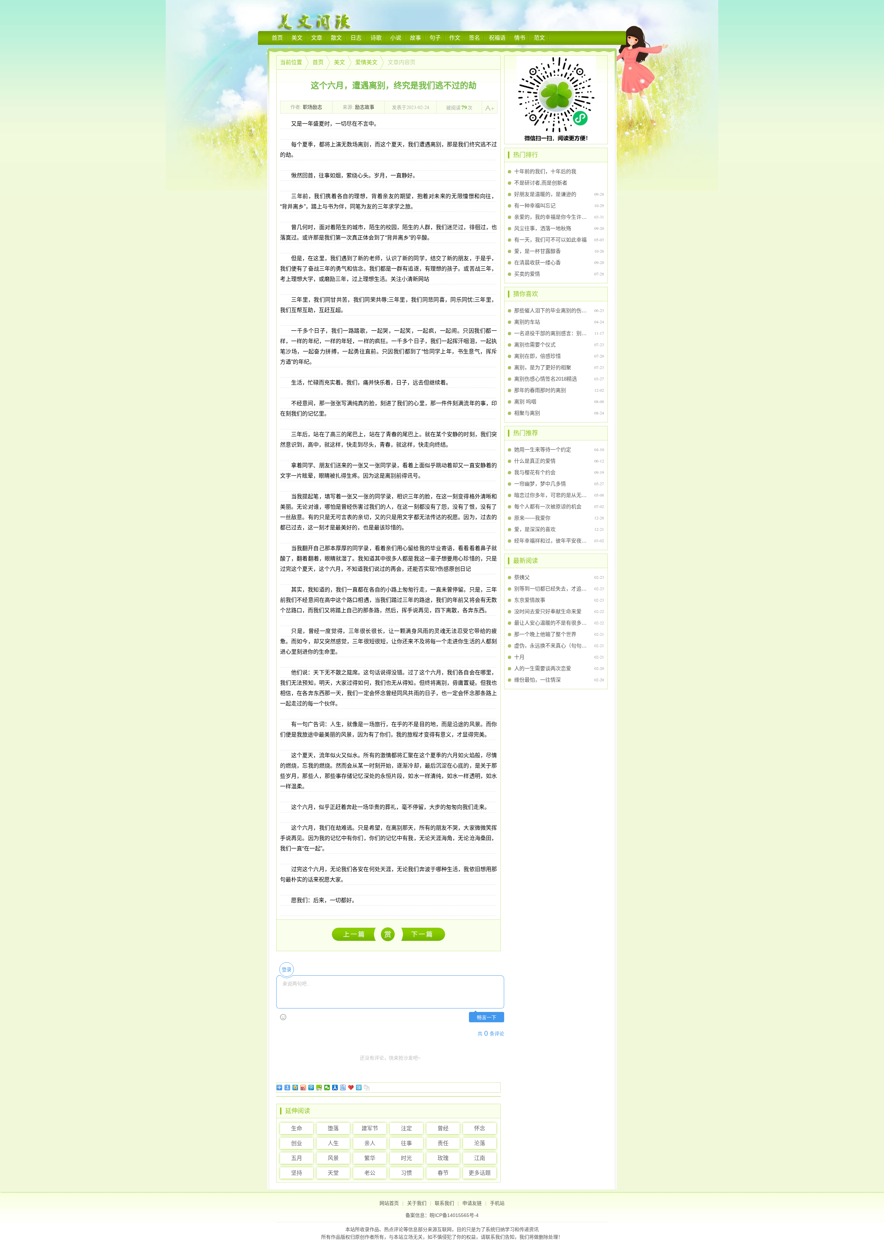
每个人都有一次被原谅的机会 (548, 506)
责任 (443, 1143)
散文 (336, 38)
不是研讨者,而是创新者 (540, 183)
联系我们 (444, 1203)
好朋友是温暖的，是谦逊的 (545, 194)
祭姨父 (355, 934)
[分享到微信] (327, 1087)
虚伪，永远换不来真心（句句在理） (551, 646)
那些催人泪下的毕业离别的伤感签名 (551, 310)
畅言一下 (486, 1017)
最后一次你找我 (423, 934)
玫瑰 (443, 1158)
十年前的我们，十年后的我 (545, 171)
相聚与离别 (527, 413)
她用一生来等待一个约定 (542, 449)
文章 (316, 38)
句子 (435, 38)
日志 (356, 38)
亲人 (369, 1143)
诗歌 (376, 38)
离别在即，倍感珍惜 (537, 356)
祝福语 (497, 38)
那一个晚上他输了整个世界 (545, 634)
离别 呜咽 (525, 401)
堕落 (333, 1128)
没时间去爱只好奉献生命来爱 (548, 611)
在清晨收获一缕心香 (537, 262)
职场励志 (312, 107)
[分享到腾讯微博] (311, 1087)
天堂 (333, 1173)
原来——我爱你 (532, 518)
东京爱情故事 (529, 600)
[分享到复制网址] (367, 1087)
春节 (443, 1173)
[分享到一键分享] (287, 1087)
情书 (519, 38)
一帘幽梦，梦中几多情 (540, 484)
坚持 (296, 1173)
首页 (277, 38)
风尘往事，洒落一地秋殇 (542, 228)
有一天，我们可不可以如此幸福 (550, 240)
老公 (369, 1173)
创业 (296, 1143)
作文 (454, 38)
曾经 (443, 1128)
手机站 (497, 1203)
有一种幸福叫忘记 (535, 205)
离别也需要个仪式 (535, 345)
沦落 (479, 1143)
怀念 (479, 1128)
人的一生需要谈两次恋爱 (542, 668)
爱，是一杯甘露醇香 (537, 251)
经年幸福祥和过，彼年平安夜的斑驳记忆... (551, 541)
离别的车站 (527, 322)
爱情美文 (366, 62)
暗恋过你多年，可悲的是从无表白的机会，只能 (551, 495)
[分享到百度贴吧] (343, 1087)
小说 (395, 38)
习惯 (406, 1173)
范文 (539, 38)
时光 (406, 1158)
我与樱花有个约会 (535, 472)
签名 (474, 38)
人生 (333, 1143)
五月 (296, 1158)
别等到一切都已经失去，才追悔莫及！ (551, 589)
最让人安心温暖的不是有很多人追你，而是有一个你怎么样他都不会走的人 (551, 623)
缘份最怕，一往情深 (537, 680)
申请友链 (472, 1203)
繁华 (369, 1158)
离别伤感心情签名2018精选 (545, 379)
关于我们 (416, 1203)
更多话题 (480, 1173)
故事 (415, 38)
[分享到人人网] (335, 1087)
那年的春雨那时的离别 (540, 390)
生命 (296, 1128)
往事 (406, 1143)
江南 (479, 1158)
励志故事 (364, 107)
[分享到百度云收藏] (351, 1087)
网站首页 (389, 1203)
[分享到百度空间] (319, 1087)
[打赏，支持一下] (387, 934)
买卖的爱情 (527, 274)
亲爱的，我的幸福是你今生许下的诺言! (551, 217)
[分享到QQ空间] (295, 1087)
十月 (519, 657)
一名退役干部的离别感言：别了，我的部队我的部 (551, 333)
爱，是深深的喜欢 (535, 529)
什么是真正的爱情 (535, 461)
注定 (406, 1128)
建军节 (370, 1128)
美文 (296, 38)
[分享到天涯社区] (359, 1087)
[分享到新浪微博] (303, 1087)
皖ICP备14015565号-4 (454, 1215)
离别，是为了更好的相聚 (542, 367)
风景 (333, 1158)
